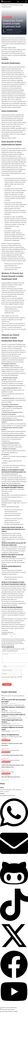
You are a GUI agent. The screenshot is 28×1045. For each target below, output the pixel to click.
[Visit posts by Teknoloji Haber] (4, 31)
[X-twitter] (14, 949)
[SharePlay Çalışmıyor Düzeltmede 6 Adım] (12, 705)
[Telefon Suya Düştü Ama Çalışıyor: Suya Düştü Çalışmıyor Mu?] (10, 760)
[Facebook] (2, 636)
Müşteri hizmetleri (13, 1011)
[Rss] (11, 636)
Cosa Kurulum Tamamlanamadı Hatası (12, 755)
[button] (15, 1)
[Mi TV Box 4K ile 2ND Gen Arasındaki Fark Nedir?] (14, 696)
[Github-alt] (14, 887)
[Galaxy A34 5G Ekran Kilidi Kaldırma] (11, 712)
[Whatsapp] (14, 828)
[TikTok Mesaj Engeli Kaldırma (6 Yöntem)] (11, 718)
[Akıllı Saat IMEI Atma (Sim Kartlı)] (7, 772)
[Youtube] (14, 1003)
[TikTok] (7, 636)
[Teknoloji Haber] (6, 2)
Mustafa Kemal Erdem (6, 723)
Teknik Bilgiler (7, 17)
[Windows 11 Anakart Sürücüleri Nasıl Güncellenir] (14, 737)
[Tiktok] (14, 920)
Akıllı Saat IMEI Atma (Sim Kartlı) (10, 777)
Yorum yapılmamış (10, 31)
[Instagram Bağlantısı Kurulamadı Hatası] (12, 725)
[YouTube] (5, 636)
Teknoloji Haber (9, 29)
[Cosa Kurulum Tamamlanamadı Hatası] (10, 750)
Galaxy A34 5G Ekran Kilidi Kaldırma (13, 715)
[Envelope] (14, 857)
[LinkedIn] (8, 636)
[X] (3, 636)
